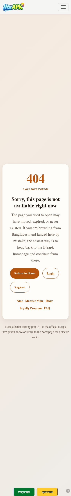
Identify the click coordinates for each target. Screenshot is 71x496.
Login (50, 273)
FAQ (47, 308)
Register (19, 287)
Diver (49, 300)
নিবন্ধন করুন (24, 492)
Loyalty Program (31, 308)
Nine (20, 300)
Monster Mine (34, 300)
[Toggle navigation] (63, 7)
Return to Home (24, 273)
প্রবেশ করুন (47, 492)
